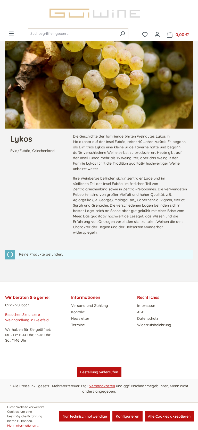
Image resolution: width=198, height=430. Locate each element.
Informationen (85, 297)
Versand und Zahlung (89, 305)
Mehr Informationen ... (22, 425)
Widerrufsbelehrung (154, 325)
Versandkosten (102, 386)
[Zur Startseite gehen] (99, 13)
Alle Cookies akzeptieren (169, 416)
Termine (78, 325)
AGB (140, 312)
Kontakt (78, 312)
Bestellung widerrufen (99, 372)
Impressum (146, 305)
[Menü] (11, 33)
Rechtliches (148, 297)
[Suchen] (122, 33)
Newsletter (80, 318)
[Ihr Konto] (157, 34)
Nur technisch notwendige (85, 416)
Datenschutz (147, 318)
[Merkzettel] (145, 34)
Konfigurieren (127, 416)
